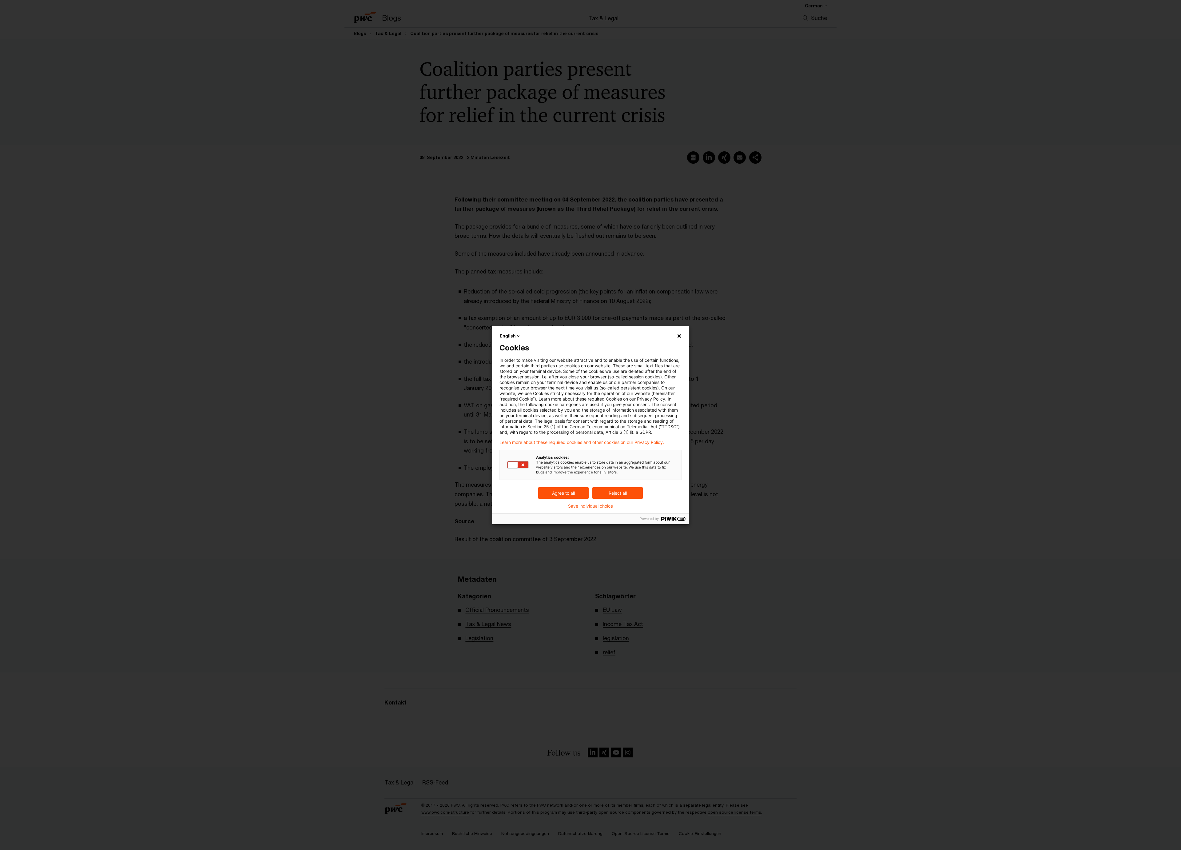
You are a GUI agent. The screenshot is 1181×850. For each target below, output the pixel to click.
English (508, 335)
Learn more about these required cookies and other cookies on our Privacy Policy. (581, 442)
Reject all (618, 493)
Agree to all (563, 493)
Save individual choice (590, 506)
